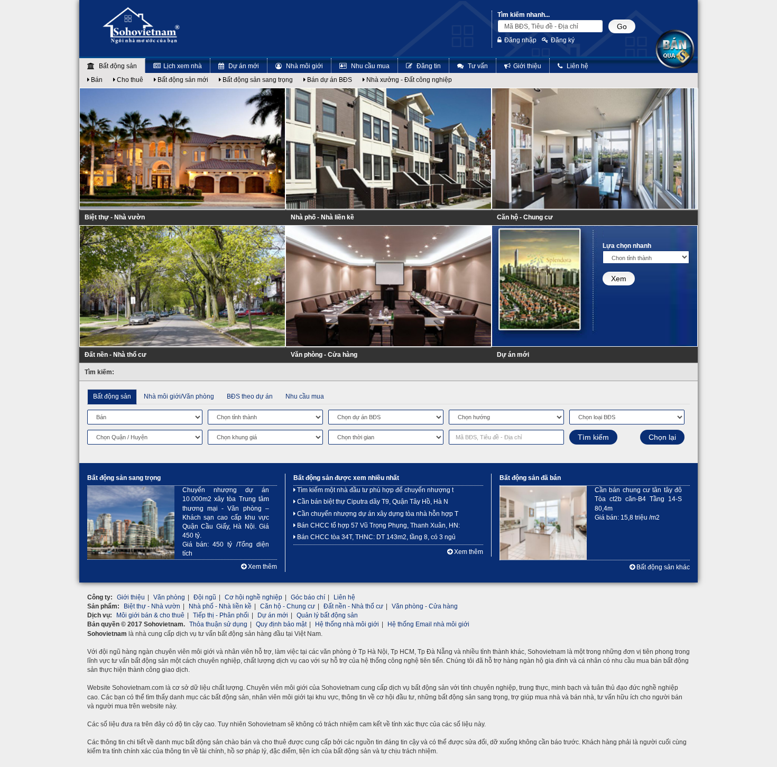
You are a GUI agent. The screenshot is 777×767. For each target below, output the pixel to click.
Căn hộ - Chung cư (525, 217)
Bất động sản (117, 66)
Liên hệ (576, 66)
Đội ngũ (204, 597)
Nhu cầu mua (369, 66)
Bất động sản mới (182, 80)
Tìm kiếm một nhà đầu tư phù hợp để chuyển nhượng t (374, 490)
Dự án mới (243, 66)
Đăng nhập (520, 40)
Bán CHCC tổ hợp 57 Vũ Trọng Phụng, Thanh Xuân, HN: (377, 525)
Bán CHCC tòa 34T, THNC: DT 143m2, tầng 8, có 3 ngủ (375, 537)
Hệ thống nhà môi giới (347, 624)
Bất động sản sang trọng (257, 80)
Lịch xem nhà (182, 66)
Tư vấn (477, 66)
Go (622, 26)
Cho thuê (129, 80)
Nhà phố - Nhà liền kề (322, 217)
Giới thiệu (527, 66)
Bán (96, 80)
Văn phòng (169, 597)
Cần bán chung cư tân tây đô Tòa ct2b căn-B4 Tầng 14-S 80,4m (638, 499)
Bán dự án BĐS (329, 80)
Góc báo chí (308, 597)
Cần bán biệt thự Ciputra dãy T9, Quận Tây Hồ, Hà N (371, 501)
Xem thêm (261, 566)
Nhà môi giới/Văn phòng (179, 396)
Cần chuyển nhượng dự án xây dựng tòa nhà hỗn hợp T (376, 514)
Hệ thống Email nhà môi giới (428, 624)
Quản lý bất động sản (327, 615)
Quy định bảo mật (281, 624)
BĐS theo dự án (250, 396)
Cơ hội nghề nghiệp (253, 597)
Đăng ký (563, 40)
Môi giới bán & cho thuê (150, 615)
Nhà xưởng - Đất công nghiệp (408, 80)
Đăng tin (428, 66)
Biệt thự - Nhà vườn (115, 217)
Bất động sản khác (662, 567)
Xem (618, 278)
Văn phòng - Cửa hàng (324, 354)
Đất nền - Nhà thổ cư (115, 354)
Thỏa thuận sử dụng (218, 624)
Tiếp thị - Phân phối (221, 615)
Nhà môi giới (303, 66)
